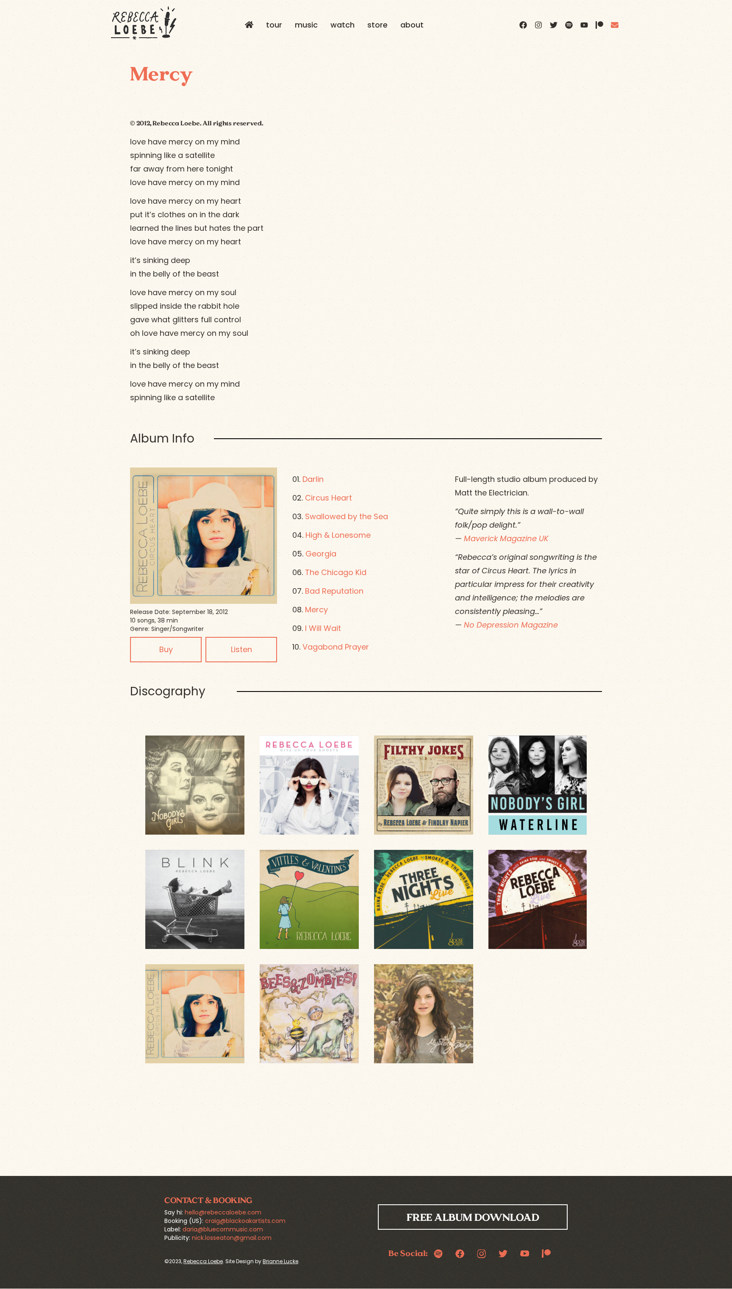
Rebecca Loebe (203, 1261)
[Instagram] (538, 25)
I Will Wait (323, 628)
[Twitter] (553, 25)
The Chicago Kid (335, 572)
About (412, 24)
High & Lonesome (338, 535)
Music (306, 24)
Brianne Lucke (280, 1261)
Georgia (320, 553)
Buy (166, 649)
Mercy (316, 609)
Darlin (313, 479)
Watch (342, 24)
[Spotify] (569, 25)
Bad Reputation (334, 591)
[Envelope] (614, 25)
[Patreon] (599, 25)
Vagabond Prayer (335, 647)
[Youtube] (584, 25)
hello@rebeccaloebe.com (223, 1212)
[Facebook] (523, 25)
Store (377, 24)
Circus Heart (328, 497)
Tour (274, 24)
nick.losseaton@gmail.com (232, 1238)
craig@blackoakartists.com (245, 1221)
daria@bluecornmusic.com (223, 1229)
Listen (241, 649)
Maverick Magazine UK (506, 538)
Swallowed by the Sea (346, 516)
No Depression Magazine (511, 625)
